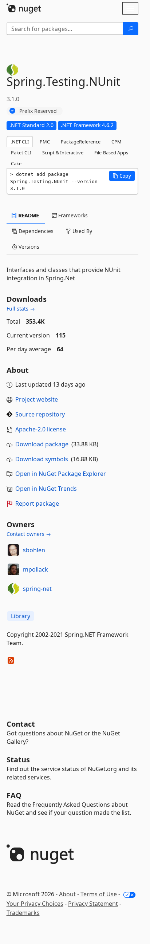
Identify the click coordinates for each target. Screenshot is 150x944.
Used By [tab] (81, 231)
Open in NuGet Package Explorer (60, 474)
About (67, 894)
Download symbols (41, 459)
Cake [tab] (16, 163)
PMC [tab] (45, 141)
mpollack (35, 569)
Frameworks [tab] (72, 215)
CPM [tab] (116, 141)
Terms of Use (98, 894)
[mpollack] (13, 569)
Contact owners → (29, 533)
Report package (37, 503)
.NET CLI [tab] (20, 141)
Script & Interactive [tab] (62, 152)
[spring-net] (13, 588)
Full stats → (21, 308)
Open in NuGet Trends (46, 489)
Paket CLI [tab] (21, 152)
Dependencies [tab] (35, 231)
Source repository (40, 414)
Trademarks (23, 913)
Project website (36, 399)
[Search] (130, 28)
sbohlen (34, 550)
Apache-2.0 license (40, 429)
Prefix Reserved (38, 110)
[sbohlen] (13, 550)
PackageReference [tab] (80, 141)
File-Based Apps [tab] (111, 152)
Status (18, 760)
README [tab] (28, 215)
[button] (122, 176)
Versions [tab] (28, 246)
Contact (21, 724)
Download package (41, 444)
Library (20, 616)
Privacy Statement (93, 904)
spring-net (37, 589)
